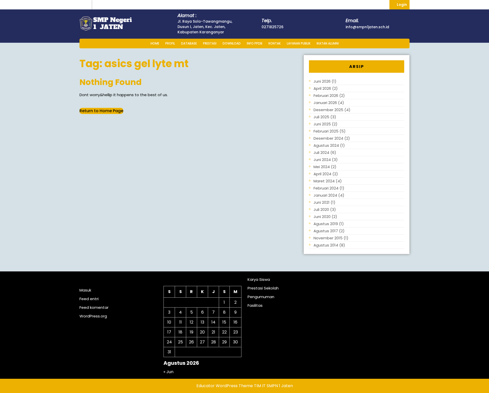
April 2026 (322, 88)
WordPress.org (93, 316)
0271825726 (272, 27)
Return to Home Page (101, 111)
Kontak (274, 43)
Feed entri (89, 298)
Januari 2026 (325, 102)
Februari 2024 (326, 188)
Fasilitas (255, 305)
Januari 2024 (325, 195)
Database (189, 43)
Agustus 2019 (326, 223)
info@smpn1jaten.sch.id (367, 27)
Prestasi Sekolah (263, 288)
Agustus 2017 (326, 231)
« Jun (168, 372)
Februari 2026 (326, 95)
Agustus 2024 (326, 145)
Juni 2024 (322, 159)
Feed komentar (93, 307)
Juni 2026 (322, 81)
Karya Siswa (259, 279)
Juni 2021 (322, 202)
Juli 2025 (321, 117)
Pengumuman (261, 296)
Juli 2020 (321, 209)
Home (155, 43)
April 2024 (322, 174)
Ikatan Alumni (328, 43)
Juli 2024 (321, 152)
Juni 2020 (322, 216)
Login (403, 4)
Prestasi (209, 43)
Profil (170, 43)
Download (232, 43)
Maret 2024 (324, 181)
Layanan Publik (298, 43)
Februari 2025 (326, 131)
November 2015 (328, 238)
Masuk (85, 290)
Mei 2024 (322, 166)
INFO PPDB (254, 43)
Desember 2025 (328, 109)
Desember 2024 (328, 138)
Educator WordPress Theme (224, 386)
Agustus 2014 (326, 245)
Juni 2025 (322, 124)
